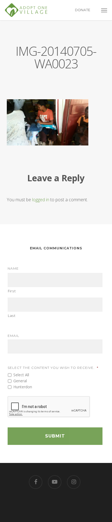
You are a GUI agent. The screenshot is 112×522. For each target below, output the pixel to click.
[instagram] (73, 482)
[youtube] (54, 482)
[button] (104, 10)
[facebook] (35, 482)
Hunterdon (22, 386)
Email (13, 336)
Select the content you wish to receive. (53, 368)
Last (11, 315)
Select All (21, 374)
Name (13, 268)
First (11, 290)
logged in (40, 200)
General (20, 380)
